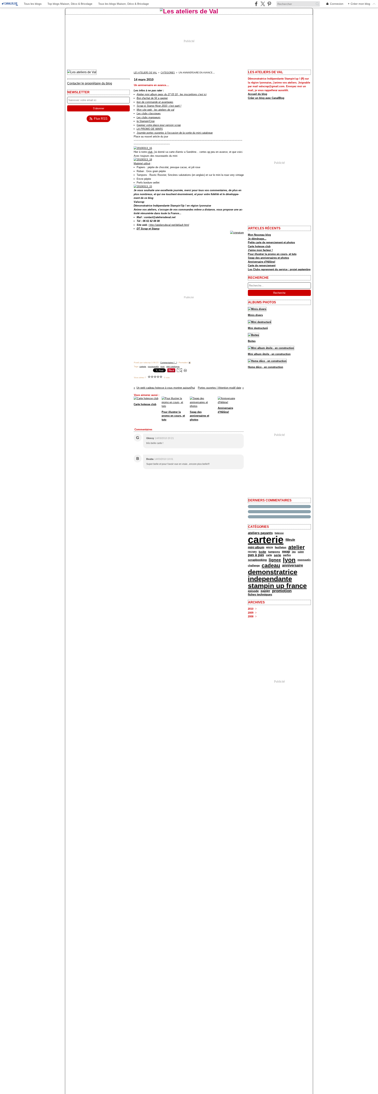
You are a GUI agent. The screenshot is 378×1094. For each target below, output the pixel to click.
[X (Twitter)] (262, 4)
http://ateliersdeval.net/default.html (169, 224)
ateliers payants (260, 533)
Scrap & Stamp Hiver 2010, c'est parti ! (159, 105)
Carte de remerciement (261, 265)
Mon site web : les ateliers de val (155, 109)
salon (301, 552)
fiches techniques (260, 594)
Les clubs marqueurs (148, 117)
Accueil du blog (257, 94)
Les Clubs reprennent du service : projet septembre (279, 269)
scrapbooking (257, 560)
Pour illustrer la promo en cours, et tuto (272, 254)
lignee (275, 560)
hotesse (279, 533)
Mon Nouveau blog (259, 234)
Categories (168, 72)
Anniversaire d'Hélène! (261, 261)
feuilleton (280, 547)
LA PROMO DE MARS (150, 128)
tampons (274, 551)
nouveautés (304, 560)
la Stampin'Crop (146, 121)
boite (262, 551)
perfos (287, 555)
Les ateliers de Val (145, 72)
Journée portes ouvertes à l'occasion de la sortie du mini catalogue (175, 132)
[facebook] (256, 4)
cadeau (271, 565)
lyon (289, 560)
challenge (254, 565)
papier (265, 591)
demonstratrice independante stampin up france (277, 578)
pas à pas (256, 555)
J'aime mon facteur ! (260, 250)
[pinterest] (269, 4)
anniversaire (292, 565)
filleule (290, 539)
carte (269, 555)
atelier (296, 547)
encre (269, 547)
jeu (294, 551)
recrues (252, 551)
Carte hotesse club (259, 246)
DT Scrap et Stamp (148, 228)
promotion (282, 591)
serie (277, 555)
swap (286, 551)
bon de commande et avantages (155, 102)
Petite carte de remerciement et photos (271, 242)
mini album (256, 547)
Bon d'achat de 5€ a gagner (152, 98)
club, (150, 151)
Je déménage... (257, 238)
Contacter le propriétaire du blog (89, 83)
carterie (266, 540)
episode (253, 590)
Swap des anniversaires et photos (268, 257)
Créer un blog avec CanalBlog (266, 97)
